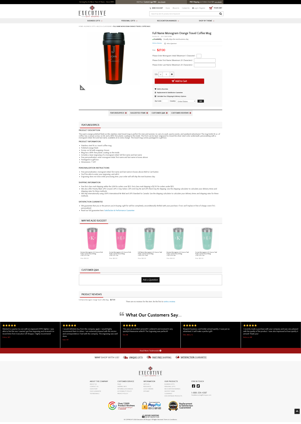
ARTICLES (146, 384)
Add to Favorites (162, 89)
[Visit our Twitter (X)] (198, 386)
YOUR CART (218, 8)
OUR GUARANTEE (95, 391)
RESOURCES (147, 386)
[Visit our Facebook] (193, 386)
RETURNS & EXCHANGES (125, 389)
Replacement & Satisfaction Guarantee (170, 92)
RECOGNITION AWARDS (172, 389)
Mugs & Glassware (104, 26)
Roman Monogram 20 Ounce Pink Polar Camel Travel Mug (92, 253)
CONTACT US (94, 386)
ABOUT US (93, 384)
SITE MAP (146, 391)
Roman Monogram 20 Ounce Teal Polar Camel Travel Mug (178, 253)
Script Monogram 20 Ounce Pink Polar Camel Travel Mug (120, 253)
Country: (173, 101)
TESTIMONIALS (94, 393)
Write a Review (157, 43)
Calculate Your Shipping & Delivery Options (171, 96)
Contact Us (186, 8)
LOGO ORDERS (148, 389)
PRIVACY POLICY (122, 393)
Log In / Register (199, 8)
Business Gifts (89, 26)
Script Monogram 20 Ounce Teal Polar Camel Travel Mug (206, 253)
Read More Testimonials (149, 351)
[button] (200, 101)
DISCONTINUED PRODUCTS (173, 396)
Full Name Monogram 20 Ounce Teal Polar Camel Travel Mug (150, 253)
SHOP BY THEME (169, 391)
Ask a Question (172, 43)
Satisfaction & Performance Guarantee (119, 210)
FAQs (119, 384)
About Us (176, 8)
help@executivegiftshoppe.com (201, 395)
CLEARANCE (168, 393)
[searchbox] (186, 14)
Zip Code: (158, 101)
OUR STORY (93, 389)
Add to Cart (181, 81)
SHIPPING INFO (122, 386)
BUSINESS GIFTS (169, 384)
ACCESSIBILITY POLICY (124, 391)
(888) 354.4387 (157, 8)
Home (168, 8)
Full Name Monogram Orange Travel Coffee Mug (93, 300)
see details (218, 2)
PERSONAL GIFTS (169, 386)
